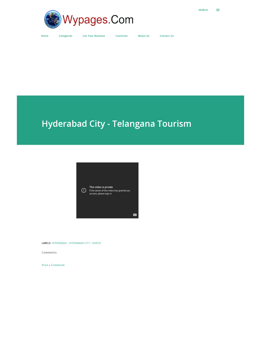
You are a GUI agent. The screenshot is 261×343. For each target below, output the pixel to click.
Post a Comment (53, 265)
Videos (96, 243)
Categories (65, 35)
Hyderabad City (80, 243)
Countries (121, 35)
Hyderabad (59, 243)
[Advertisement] (130, 65)
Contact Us (167, 35)
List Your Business (94, 35)
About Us (143, 35)
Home (44, 35)
